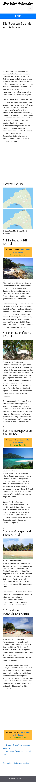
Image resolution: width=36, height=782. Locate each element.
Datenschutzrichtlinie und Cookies (16, 763)
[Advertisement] (18, 51)
